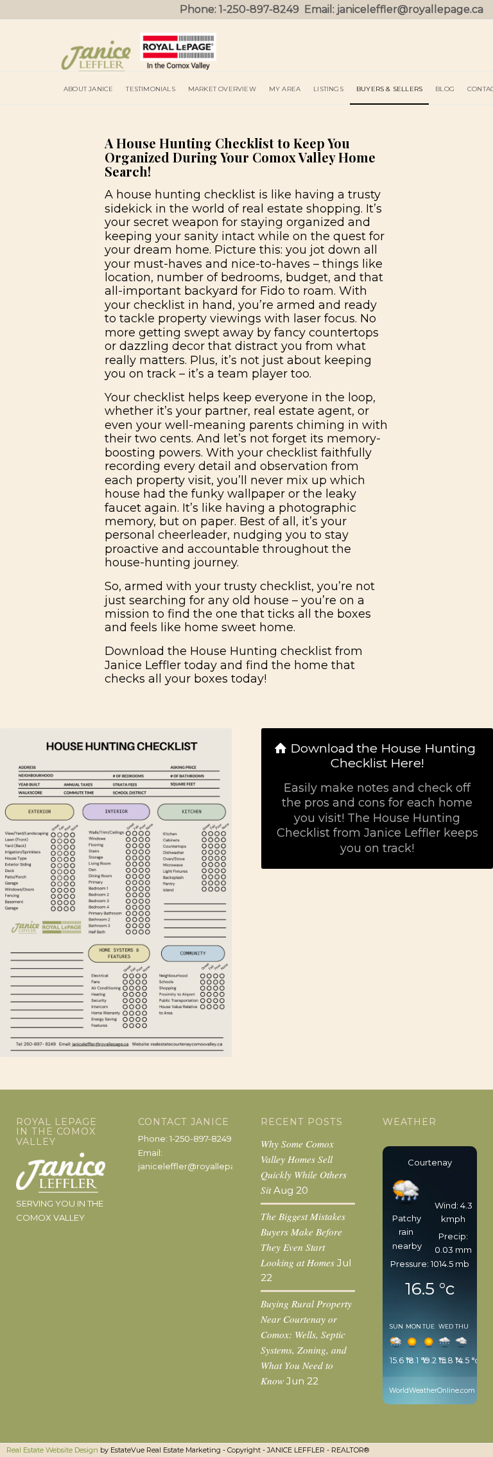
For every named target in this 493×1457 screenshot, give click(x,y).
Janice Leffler (143, 665)
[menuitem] (88, 88)
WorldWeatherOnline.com (432, 1390)
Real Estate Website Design (52, 1449)
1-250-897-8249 (259, 9)
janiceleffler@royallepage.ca (410, 9)
